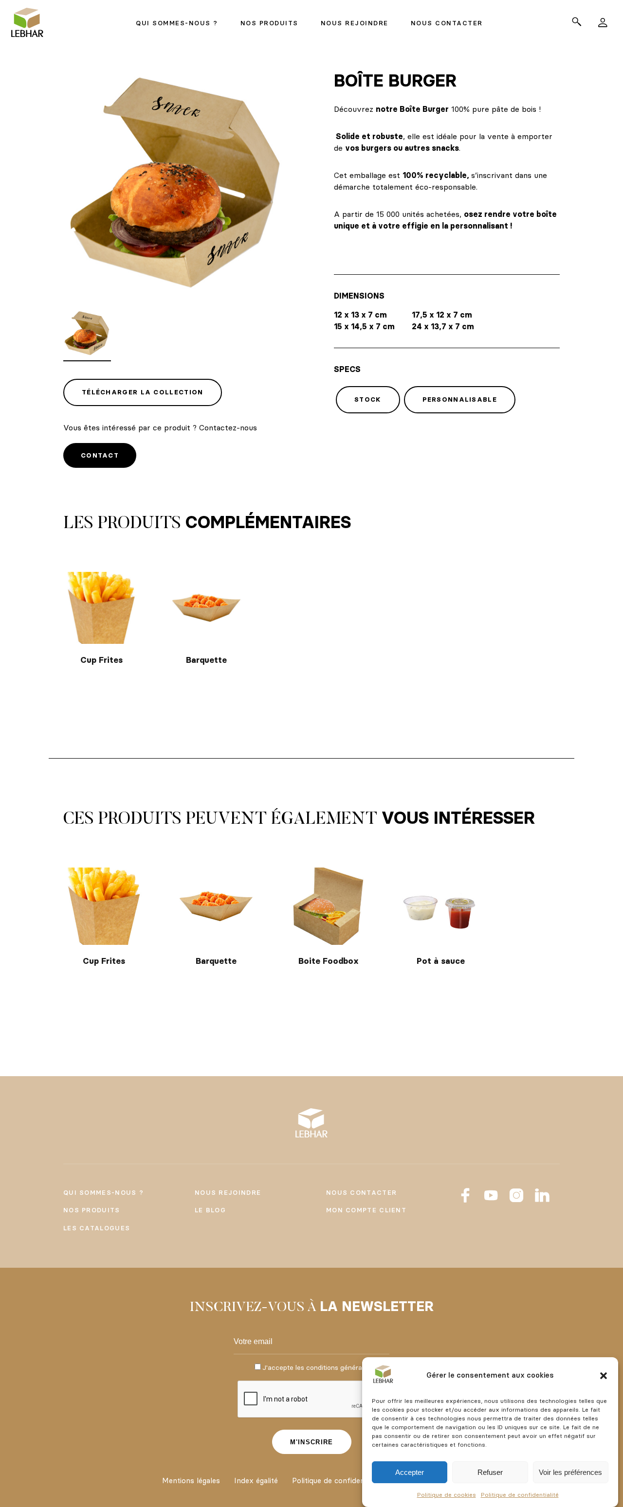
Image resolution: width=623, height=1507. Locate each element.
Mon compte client (366, 1210)
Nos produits (91, 1210)
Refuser (490, 1472)
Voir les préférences (570, 1472)
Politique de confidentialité (520, 1494)
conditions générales (338, 1367)
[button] (603, 1376)
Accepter (409, 1472)
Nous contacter (361, 1192)
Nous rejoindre (228, 1192)
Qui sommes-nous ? (103, 1192)
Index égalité (256, 1480)
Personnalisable (459, 399)
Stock (368, 399)
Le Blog (210, 1210)
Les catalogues (96, 1228)
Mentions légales (191, 1480)
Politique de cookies (446, 1494)
